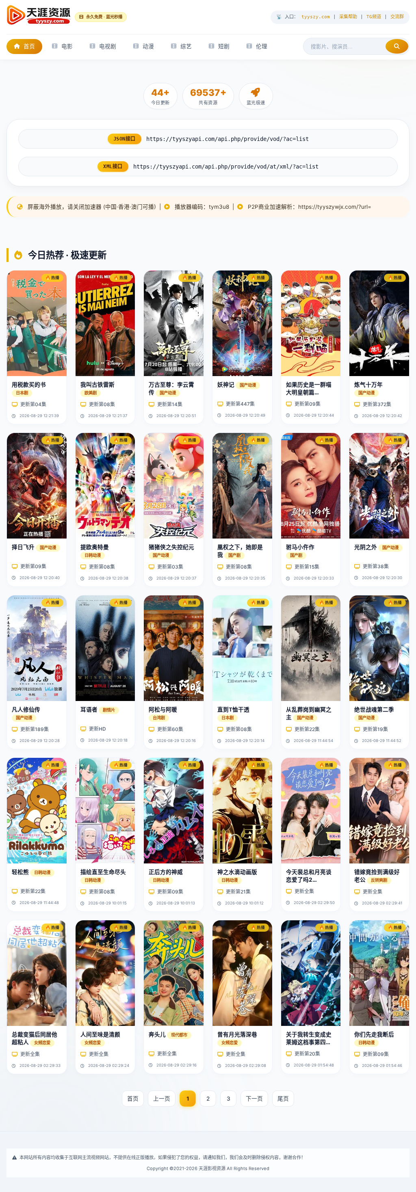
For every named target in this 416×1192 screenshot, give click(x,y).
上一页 (161, 1098)
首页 (29, 46)
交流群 (397, 16)
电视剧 (107, 46)
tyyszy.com (315, 16)
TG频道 (373, 16)
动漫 (148, 46)
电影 (67, 46)
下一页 (254, 1098)
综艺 (186, 46)
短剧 (224, 46)
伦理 (261, 46)
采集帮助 (348, 16)
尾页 (283, 1098)
